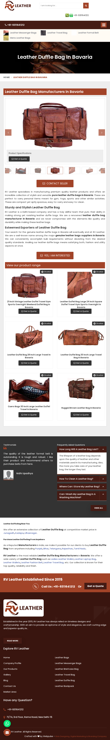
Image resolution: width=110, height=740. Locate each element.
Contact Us (9, 686)
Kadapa (19, 532)
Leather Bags (62, 657)
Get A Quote (30, 311)
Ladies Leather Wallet (62, 559)
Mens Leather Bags (20, 37)
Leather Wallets (11, 562)
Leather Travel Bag (57, 32)
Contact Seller (57, 183)
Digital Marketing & (79, 736)
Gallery (7, 674)
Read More (12, 640)
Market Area (9, 691)
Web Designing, (62, 736)
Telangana (55, 548)
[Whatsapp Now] (7, 723)
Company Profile (12, 663)
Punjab (38, 548)
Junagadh (8, 532)
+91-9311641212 (81, 15)
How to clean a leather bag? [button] (76, 478)
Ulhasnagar (31, 532)
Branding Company (97, 736)
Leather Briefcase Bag (66, 668)
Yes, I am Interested (57, 255)
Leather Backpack (64, 686)
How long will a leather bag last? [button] (78, 449)
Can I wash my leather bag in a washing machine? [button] (77, 495)
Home (6, 77)
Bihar (46, 548)
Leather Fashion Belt (32, 562)
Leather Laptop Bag (85, 559)
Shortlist (47, 272)
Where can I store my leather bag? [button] (79, 486)
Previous (8, 132)
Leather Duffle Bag (65, 680)
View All (98, 508)
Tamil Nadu (80, 548)
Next (102, 132)
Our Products (10, 668)
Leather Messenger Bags (23, 32)
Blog (5, 680)
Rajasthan (67, 548)
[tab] (82, 449)
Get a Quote (95, 586)
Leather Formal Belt (88, 32)
